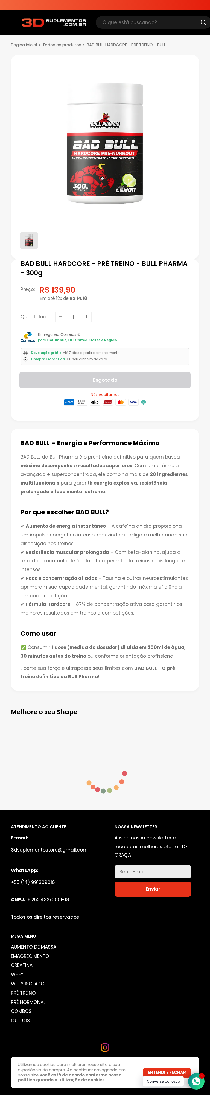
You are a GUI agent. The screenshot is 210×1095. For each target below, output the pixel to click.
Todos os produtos (61, 45)
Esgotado (105, 380)
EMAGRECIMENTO (30, 956)
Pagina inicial (24, 45)
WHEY (17, 974)
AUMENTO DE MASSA (33, 947)
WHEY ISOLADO (28, 983)
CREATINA (22, 965)
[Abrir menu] (13, 22)
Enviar (153, 889)
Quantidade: (35, 316)
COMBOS (21, 1011)
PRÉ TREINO (23, 993)
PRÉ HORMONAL (28, 1002)
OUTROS (20, 1020)
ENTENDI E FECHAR (167, 1072)
